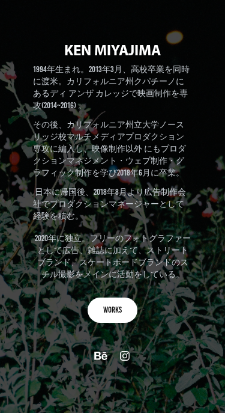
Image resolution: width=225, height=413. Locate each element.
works (112, 309)
